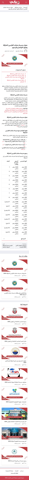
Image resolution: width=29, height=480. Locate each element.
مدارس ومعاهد (18, 7)
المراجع (23, 81)
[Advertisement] (14, 28)
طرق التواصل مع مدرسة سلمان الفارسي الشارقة (15, 77)
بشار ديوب (18, 50)
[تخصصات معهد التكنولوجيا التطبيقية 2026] (14, 397)
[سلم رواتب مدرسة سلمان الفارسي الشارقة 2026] (14, 268)
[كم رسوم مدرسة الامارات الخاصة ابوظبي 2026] (14, 417)
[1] (17, 126)
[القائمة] (26, 2)
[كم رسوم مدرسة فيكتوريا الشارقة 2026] (14, 436)
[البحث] (3, 2)
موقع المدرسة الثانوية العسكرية (14, 110)
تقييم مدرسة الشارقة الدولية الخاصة (7, 246)
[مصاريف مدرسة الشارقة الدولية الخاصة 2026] (14, 377)
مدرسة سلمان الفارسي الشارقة (18, 73)
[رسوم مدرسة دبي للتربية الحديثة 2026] (14, 456)
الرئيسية (25, 7)
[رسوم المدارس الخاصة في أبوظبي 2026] (14, 317)
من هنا (23, 125)
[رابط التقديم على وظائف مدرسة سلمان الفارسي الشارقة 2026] (14, 289)
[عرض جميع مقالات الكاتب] (25, 51)
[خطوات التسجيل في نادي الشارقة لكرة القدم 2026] (14, 357)
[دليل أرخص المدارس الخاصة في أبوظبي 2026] (14, 336)
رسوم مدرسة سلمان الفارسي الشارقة (16, 80)
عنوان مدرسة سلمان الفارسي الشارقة (16, 75)
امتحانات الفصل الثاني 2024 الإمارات (21, 246)
